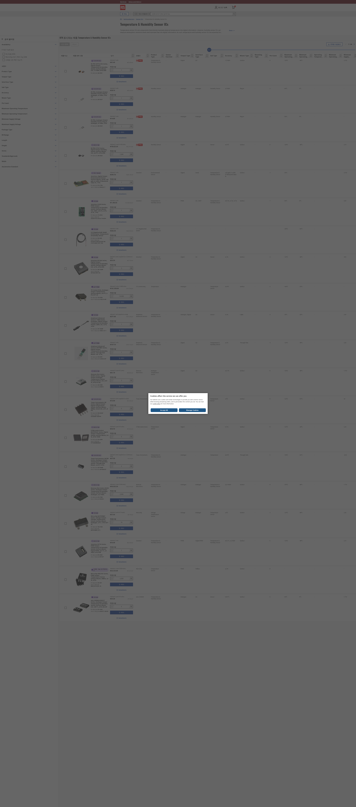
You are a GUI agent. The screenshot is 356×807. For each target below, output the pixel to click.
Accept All (164, 410)
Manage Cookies (192, 410)
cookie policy (156, 404)
